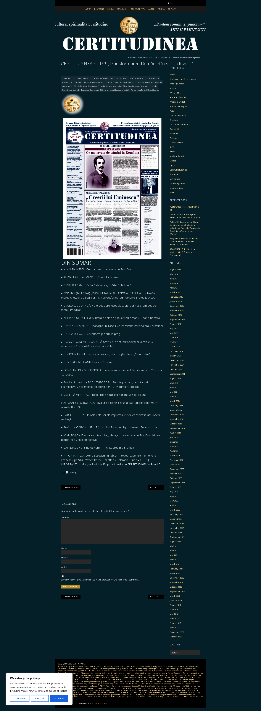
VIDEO (172, 192)
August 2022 (175, 487)
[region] (39, 689)
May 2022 (174, 500)
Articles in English (177, 101)
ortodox (154, 86)
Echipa (110, 9)
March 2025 (175, 346)
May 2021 (174, 555)
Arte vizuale (175, 92)
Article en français (178, 97)
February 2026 (176, 296)
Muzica (173, 160)
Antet (172, 74)
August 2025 (175, 324)
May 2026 (174, 283)
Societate (174, 174)
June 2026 (174, 278)
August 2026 (175, 269)
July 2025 (174, 328)
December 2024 (177, 360)
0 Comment (122, 78)
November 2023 (177, 419)
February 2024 (176, 405)
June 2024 (174, 387)
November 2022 (177, 473)
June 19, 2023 (69, 78)
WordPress (72, 703)
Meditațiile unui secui (108, 86)
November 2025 (177, 310)
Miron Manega (83, 78)
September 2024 (177, 373)
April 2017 (174, 627)
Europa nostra (176, 142)
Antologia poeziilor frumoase (183, 79)
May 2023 (174, 446)
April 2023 (174, 451)
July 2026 (174, 274)
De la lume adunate (179, 124)
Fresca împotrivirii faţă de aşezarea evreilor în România (93, 82)
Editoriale (121, 9)
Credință (174, 120)
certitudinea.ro (154, 78)
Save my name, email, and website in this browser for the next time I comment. (100, 579)
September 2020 (177, 591)
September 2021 (177, 537)
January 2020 (176, 600)
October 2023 (176, 423)
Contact (172, 9)
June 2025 (174, 333)
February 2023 (176, 460)
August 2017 (175, 623)
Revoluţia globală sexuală (71, 90)
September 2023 (177, 428)
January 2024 (176, 410)
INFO (172, 147)
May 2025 (174, 337)
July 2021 (174, 546)
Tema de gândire (177, 183)
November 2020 (177, 582)
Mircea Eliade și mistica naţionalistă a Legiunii (134, 86)
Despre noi (99, 9)
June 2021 (174, 550)
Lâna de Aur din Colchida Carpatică (74, 86)
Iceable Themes (99, 703)
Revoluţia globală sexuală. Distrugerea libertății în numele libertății (105, 90)
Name (65, 548)
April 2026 (174, 287)
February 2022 (176, 514)
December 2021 (177, 523)
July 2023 (174, 437)
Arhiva (161, 9)
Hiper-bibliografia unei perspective (150, 82)
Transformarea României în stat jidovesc (145, 90)
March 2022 (175, 509)
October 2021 (176, 532)
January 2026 (176, 301)
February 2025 (176, 351)
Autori (151, 9)
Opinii (172, 165)
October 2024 (176, 369)
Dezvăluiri (174, 129)
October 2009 (176, 636)
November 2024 (177, 364)
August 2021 (175, 541)
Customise (20, 698)
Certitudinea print (145, 58)
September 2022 (177, 482)
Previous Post (71, 488)
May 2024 (174, 392)
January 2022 (176, 519)
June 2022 (174, 496)
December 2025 (177, 306)
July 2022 (174, 491)
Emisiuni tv (174, 138)
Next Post (155, 488)
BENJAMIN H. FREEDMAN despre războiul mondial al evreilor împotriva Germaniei (184, 241)
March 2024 (175, 401)
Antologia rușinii (177, 83)
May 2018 (174, 614)
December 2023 (177, 414)
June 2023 (174, 441)
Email (64, 557)
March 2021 (175, 564)
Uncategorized (176, 188)
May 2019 (174, 609)
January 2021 (176, 573)
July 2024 (174, 383)
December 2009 (177, 632)
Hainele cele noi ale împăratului (125, 82)
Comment (66, 517)
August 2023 (175, 432)
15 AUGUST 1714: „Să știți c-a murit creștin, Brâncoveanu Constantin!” (182, 252)
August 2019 (175, 605)
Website (65, 567)
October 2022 (176, 478)
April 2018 (174, 618)
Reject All (39, 698)
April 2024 (174, 396)
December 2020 (177, 577)
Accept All (59, 698)
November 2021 (177, 528)
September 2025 (177, 319)
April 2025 (174, 342)
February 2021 (176, 568)
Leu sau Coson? (93, 86)
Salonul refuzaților (178, 169)
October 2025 (176, 315)
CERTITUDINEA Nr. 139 (138, 78)
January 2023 (176, 464)
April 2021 (174, 559)
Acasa (88, 9)
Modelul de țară (137, 9)
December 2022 (177, 469)
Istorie (173, 151)
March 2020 (175, 596)
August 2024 (175, 378)
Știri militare (175, 178)
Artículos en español (179, 106)
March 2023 (175, 455)
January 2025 (176, 355)
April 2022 (174, 505)
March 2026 (175, 292)
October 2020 (176, 586)
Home (129, 58)
